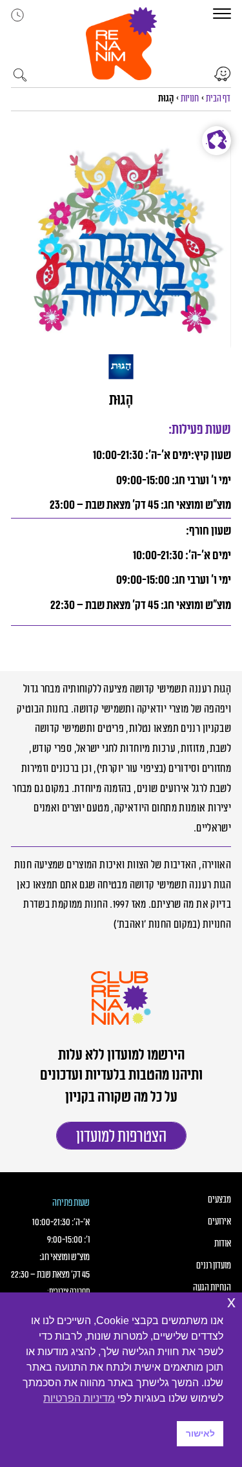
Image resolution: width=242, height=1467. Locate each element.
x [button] (231, 1302)
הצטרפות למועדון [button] (121, 1136)
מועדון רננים (213, 1266)
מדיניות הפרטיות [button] (79, 1398)
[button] (121, 43)
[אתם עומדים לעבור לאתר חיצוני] (222, 74)
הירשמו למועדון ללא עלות (121, 1055)
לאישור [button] (200, 1433)
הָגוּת (121, 400)
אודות (222, 1244)
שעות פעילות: (199, 430)
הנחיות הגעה (212, 1288)
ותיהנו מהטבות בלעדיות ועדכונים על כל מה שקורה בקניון (121, 1086)
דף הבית (218, 98)
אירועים (219, 1222)
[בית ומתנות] (216, 140)
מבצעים (219, 1200)
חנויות (190, 98)
